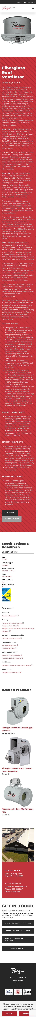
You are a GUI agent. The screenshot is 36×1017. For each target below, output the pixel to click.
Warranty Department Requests (14, 939)
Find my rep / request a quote (18, 923)
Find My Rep (9, 513)
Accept (9, 1013)
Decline (26, 1013)
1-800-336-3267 (17, 889)
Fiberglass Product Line (9, 626)
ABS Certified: (7, 580)
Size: (4, 557)
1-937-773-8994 (14, 892)
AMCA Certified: (8, 585)
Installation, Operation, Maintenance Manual (16, 665)
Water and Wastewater (9, 616)
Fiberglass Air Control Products (12, 623)
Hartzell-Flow (11, 519)
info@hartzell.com (19, 886)
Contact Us (21, 2)
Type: (4, 574)
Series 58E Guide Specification (12, 658)
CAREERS (18, 985)
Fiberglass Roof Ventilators (11, 672)
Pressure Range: (8, 568)
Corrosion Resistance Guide (11, 638)
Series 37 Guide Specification (11, 655)
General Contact (18, 948)
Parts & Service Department (18, 931)
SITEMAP (18, 983)
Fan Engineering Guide (9, 645)
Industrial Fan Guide (8, 648)
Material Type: (7, 563)
